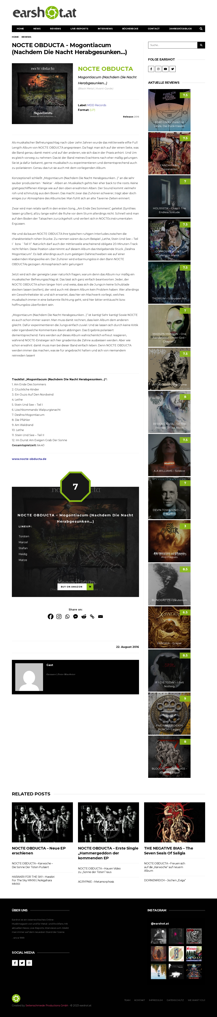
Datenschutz (175, 1000)
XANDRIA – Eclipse (169, 643)
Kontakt (139, 1000)
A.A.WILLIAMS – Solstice (169, 470)
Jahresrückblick (180, 28)
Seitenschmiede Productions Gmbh (47, 1005)
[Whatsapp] (67, 616)
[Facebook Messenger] (75, 616)
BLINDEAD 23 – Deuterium (169, 600)
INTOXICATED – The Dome (169, 384)
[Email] (100, 616)
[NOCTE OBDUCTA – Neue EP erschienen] (42, 822)
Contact (154, 28)
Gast (49, 665)
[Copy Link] (92, 616)
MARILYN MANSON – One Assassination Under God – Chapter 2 (169, 337)
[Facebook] (50, 616)
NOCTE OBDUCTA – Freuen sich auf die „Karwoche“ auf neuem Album (164, 867)
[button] (158, 936)
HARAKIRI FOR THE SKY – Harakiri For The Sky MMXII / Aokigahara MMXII (33, 880)
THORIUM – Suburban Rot (169, 298)
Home (20, 28)
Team (127, 1000)
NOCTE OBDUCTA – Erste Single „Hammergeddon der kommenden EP (108, 853)
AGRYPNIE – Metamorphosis (96, 881)
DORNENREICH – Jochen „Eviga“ (165, 880)
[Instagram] (59, 616)
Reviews (55, 28)
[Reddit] (84, 616)
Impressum (156, 1000)
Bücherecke (130, 28)
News (37, 28)
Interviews (105, 28)
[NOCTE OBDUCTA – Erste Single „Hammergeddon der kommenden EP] (108, 822)
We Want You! (196, 1000)
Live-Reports (79, 28)
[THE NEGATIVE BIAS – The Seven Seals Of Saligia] (174, 822)
